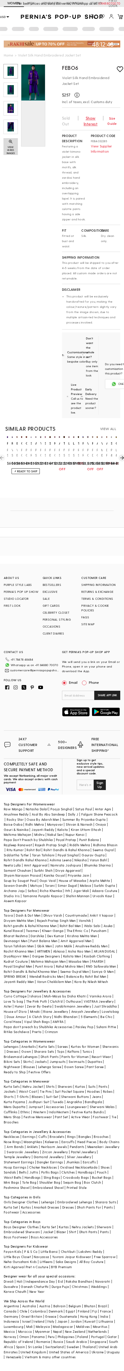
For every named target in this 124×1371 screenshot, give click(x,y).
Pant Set (61, 1117)
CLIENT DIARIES (53, 633)
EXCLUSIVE (50, 591)
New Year (36, 1291)
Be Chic (106, 1017)
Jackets (41, 1061)
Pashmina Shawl (17, 1187)
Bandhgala (93, 1102)
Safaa (32, 891)
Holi (20, 1281)
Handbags (86, 1172)
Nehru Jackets (83, 1227)
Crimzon (51, 1032)
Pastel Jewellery (83, 1152)
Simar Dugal (67, 885)
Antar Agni (103, 809)
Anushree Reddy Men (91, 946)
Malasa (85, 885)
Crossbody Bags (76, 1177)
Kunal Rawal (13, 931)
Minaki (35, 1011)
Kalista (62, 829)
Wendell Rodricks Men (46, 976)
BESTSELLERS (52, 584)
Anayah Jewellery (85, 1011)
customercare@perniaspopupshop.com (35, 670)
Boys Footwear (16, 1237)
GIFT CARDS (51, 605)
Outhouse (73, 1001)
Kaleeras (51, 1142)
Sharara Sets (44, 1051)
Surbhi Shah (43, 870)
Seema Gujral (103, 850)
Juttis (33, 1172)
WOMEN (13, 3)
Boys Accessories (44, 1237)
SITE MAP (88, 624)
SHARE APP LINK (107, 695)
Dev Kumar (55, 936)
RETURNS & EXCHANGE (97, 591)
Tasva (8, 915)
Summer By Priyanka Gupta (84, 819)
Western (39, 1112)
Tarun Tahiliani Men (19, 946)
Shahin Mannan (78, 896)
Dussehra (11, 1286)
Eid (60, 1281)
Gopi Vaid (48, 880)
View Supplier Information (101, 148)
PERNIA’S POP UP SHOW (21, 591)
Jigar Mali (81, 891)
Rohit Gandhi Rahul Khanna (25, 860)
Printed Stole (77, 1187)
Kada (93, 1167)
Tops (61, 1051)
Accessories (55, 1107)
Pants (103, 1086)
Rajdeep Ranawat (18, 845)
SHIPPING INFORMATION (98, 584)
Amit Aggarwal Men (76, 941)
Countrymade (76, 915)
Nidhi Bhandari (66, 1017)
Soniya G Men (103, 971)
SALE (46, 598)
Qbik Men (44, 946)
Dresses (12, 1051)
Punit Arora (44, 966)
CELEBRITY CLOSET (56, 612)
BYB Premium (61, 1267)
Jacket (48, 1232)
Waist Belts (12, 1177)
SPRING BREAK (15, 976)
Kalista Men (72, 956)
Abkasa (59, 951)
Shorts (9, 1096)
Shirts (50, 1086)
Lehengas (11, 1046)
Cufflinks (11, 1112)
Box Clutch (92, 1182)
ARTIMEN (43, 951)
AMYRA (57, 1021)
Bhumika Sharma (97, 865)
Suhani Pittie (106, 1027)
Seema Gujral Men (74, 971)
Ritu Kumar (15, 850)
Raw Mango (13, 809)
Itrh (67, 891)
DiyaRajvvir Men (16, 956)
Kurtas (80, 1086)
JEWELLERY (51, 3)
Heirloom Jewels (54, 1147)
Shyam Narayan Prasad (22, 875)
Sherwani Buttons (75, 1096)
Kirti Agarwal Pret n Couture (26, 1267)
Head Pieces (86, 1142)
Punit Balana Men (43, 941)
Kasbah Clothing (97, 956)
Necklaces (12, 1136)
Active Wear (80, 1117)
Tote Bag (29, 1182)
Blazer (61, 1232)
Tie (114, 1117)
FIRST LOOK (113, 3)
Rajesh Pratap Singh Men (56, 920)
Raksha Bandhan (79, 1281)
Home (8, 55)
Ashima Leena (61, 860)
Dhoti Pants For (89, 1207)
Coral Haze (12, 1021)
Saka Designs (66, 1262)
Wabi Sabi (92, 926)
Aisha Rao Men (79, 951)
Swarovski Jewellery (23, 1152)
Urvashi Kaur (102, 896)
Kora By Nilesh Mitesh (91, 982)
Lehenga (48, 1202)
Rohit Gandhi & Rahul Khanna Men (30, 971)
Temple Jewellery (17, 1157)
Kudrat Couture (16, 961)
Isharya (35, 996)
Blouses (29, 1067)
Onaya (100, 824)
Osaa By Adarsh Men (43, 819)
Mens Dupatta (15, 1107)
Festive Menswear (38, 1117)
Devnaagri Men (15, 941)
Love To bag (13, 1001)
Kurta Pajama (14, 1102)
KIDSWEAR (75, 3)
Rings (71, 1136)
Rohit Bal (34, 850)
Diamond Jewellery (49, 1157)
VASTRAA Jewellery (99, 1001)
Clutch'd (56, 1001)
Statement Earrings (19, 1162)
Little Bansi (49, 1251)
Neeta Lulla (12, 865)
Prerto (37, 1032)
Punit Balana (89, 840)
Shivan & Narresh (79, 824)
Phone (94, 682)
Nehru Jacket (32, 1086)
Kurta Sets (47, 1046)
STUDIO (96, 3)
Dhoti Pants (50, 1057)
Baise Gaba (13, 824)
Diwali (9, 1281)
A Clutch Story (40, 1017)
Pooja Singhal (61, 809)
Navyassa (41, 1257)
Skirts (27, 1061)
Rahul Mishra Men (69, 966)
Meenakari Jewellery (103, 1147)
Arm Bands (15, 1147)
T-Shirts (23, 1096)
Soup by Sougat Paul (20, 880)
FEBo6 (70, 68)
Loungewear (77, 1107)
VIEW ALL (108, 429)
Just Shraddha (105, 1006)
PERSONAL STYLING (57, 619)
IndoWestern (59, 1112)
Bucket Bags (101, 1177)
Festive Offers (39, 1072)
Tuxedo (57, 1102)
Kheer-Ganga (52, 931)
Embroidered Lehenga (74, 1202)
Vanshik (85, 920)
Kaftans (73, 1051)
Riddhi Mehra (79, 845)
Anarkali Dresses (46, 1207)
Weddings (99, 1286)
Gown (26, 1051)
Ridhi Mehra (34, 824)
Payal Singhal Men (18, 966)
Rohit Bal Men (70, 926)
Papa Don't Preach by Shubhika (28, 840)
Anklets (32, 1147)
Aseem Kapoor (15, 901)
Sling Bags (52, 1177)
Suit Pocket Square (69, 1091)
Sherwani (65, 1086)
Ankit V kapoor (102, 915)
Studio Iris (12, 896)
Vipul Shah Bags (37, 1021)
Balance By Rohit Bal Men (86, 976)
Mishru (39, 834)
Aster (8, 1006)
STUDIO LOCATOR (16, 598)
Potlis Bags (50, 1172)
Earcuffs (67, 1142)
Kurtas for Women (85, 1046)
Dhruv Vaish (53, 915)
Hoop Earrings (15, 1167)
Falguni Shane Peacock (99, 814)
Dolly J (73, 814)
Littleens (46, 1262)
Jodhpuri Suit (38, 1102)
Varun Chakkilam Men (54, 982)
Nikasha (80, 860)
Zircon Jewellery (55, 1152)
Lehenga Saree (49, 1067)
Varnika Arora (100, 996)
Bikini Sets (12, 1061)
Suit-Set (52, 1096)
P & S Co (30, 1251)
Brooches (11, 1122)
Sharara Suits (105, 1202)
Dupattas (95, 1061)
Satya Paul (83, 809)
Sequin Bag (72, 1182)
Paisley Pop (84, 1027)
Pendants (77, 1147)
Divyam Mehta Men (19, 920)
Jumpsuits (58, 1061)
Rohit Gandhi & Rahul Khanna (67, 850)
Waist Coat (28, 1091)
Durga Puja (60, 1286)
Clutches (68, 1172)
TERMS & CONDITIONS (97, 598)
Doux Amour (16, 1017)
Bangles (84, 1136)
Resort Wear (101, 1057)
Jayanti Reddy (42, 829)
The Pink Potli (36, 1001)
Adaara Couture (104, 891)
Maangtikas (33, 1142)
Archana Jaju (14, 891)
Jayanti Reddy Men (19, 982)
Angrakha (74, 1102)
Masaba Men (79, 961)
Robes (107, 1091)
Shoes (105, 1167)
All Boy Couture (91, 1262)
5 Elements (89, 1017)
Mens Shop (12, 1117)
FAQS (85, 617)
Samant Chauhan (17, 870)
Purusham (98, 931)
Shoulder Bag (49, 1182)
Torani (50, 885)
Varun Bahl (98, 860)
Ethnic (25, 1112)
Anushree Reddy (16, 814)
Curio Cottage (15, 996)
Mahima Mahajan (17, 834)
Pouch (101, 1172)
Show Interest (90, 121)
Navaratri (102, 1281)
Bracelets (57, 1136)
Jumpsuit (36, 1107)
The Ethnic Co (77, 931)
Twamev (32, 931)
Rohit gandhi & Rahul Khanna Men (30, 926)
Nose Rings (12, 1142)
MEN (31, 3)
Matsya (36, 885)
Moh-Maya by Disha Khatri (65, 996)
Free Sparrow (105, 1257)
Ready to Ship (15, 1072)
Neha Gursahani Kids (20, 1262)
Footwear (100, 1117)
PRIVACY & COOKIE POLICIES (95, 608)
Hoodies (93, 1091)
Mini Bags (11, 1182)
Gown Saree (74, 1067)
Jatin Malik (63, 946)
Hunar (19, 1006)
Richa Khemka (51, 891)
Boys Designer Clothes (21, 1227)
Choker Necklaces (43, 1167)
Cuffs (42, 1136)
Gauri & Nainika (16, 829)
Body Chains (109, 1142)
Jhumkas (73, 1162)
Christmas (80, 1286)
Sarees (62, 1046)
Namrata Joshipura (65, 865)
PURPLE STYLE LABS (18, 584)
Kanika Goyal (54, 875)
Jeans (96, 1096)
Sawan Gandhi (15, 885)
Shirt (72, 1232)
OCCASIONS (52, 626)
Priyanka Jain (78, 875)
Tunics (87, 1051)
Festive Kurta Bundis (88, 1112)
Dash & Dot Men (28, 915)
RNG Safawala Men (101, 966)
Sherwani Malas (102, 1107)
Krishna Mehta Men (82, 936)
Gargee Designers (46, 956)
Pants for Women (75, 1057)
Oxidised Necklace (74, 1167)
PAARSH (97, 961)
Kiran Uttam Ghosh (86, 829)
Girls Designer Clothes (21, 1202)
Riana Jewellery (55, 1011)
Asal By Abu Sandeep (48, 814)
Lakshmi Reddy (90, 1251)
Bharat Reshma (16, 936)
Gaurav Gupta (93, 855)
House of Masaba (73, 880)
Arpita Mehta (99, 880)
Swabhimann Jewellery (73, 1006)
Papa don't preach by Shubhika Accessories (38, 1027)
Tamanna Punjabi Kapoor (43, 896)
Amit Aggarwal (36, 865)
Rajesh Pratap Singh (51, 845)
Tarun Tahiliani (43, 855)
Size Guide (112, 120)
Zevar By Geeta (39, 1006)
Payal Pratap (66, 840)
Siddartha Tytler (16, 855)
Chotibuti (68, 1251)
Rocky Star (15, 819)
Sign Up (99, 784)
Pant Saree (95, 1067)
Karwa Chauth (15, 1291)
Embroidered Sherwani (22, 1232)
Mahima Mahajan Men (48, 961)
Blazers (37, 1096)
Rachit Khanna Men (19, 951)
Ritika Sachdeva (16, 1032)
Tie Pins (46, 1091)
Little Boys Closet (17, 1257)
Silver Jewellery (79, 1157)
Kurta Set (11, 1207)
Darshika (37, 936)
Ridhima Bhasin (105, 845)
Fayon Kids (12, 1251)
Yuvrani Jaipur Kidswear (71, 1257)
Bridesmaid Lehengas (21, 1057)
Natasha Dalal (37, 809)
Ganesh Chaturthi (34, 1286)
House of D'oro (15, 1011)
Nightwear (12, 1067)
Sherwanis (110, 1046)
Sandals (10, 1172)
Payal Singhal (68, 855)
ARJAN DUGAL (104, 951)
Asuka (108, 926)
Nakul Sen (55, 834)
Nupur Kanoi (74, 834)
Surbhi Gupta (104, 885)
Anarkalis (28, 1046)
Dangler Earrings (50, 1162)
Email (73, 682)
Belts (23, 1172)
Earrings (28, 1136)
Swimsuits (77, 1061)
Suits (92, 1086)
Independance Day (40, 1281)
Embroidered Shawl (48, 1187)
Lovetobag (110, 1011)
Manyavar (55, 824)
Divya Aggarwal (68, 870)
